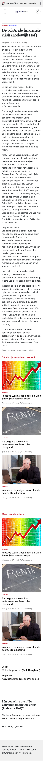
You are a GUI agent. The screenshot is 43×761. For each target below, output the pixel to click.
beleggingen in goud (12, 336)
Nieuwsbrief (13, 25)
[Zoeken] (38, 12)
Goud (15, 308)
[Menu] (5, 12)
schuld (31, 350)
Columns (5, 25)
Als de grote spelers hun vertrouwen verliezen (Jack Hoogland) (17, 444)
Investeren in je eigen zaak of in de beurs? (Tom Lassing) (21, 491)
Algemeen (5, 392)
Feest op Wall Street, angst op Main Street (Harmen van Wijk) (21, 397)
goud (30, 302)
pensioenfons (22, 350)
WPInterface (25, 753)
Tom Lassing (22, 42)
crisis (8, 350)
